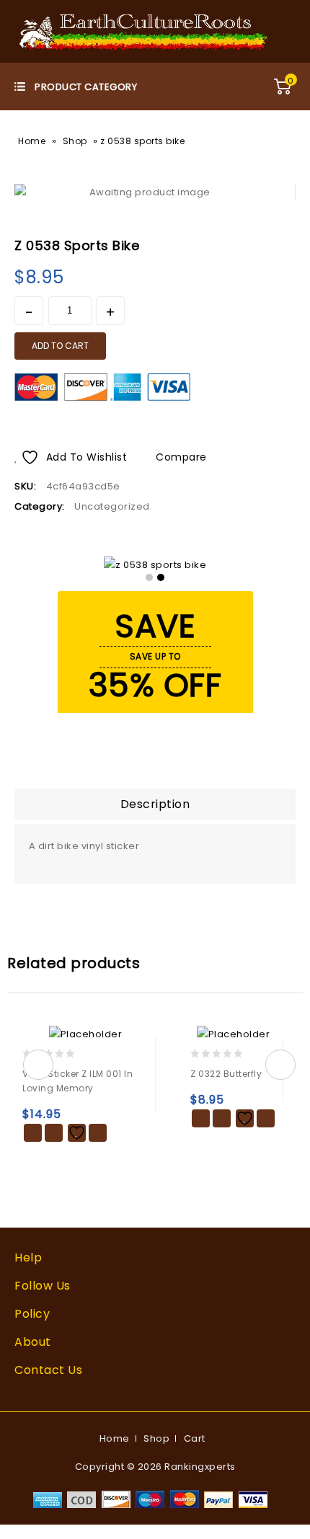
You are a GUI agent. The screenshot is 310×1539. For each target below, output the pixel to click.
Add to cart (60, 346)
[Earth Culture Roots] (144, 30)
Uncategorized (112, 506)
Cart (194, 1438)
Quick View (54, 1133)
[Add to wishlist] (77, 1133)
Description (155, 804)
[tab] (155, 804)
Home (31, 141)
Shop (75, 141)
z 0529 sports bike (286, 240)
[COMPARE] (98, 1133)
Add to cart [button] (33, 1133)
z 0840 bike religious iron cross (267, 240)
